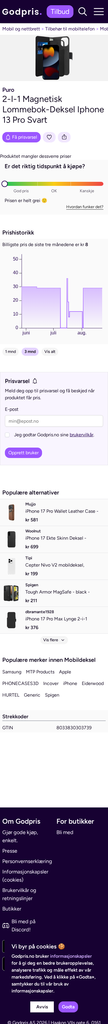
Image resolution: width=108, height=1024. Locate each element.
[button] (83, 12)
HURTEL (10, 695)
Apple (65, 672)
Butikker (11, 909)
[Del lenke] (64, 137)
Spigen (52, 695)
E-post (11, 409)
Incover (50, 683)
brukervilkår (81, 434)
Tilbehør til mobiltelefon (70, 29)
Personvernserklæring (27, 861)
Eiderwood (93, 683)
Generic (32, 695)
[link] (23, 12)
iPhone (70, 683)
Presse (9, 851)
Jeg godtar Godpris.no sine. (54, 434)
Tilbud (60, 11)
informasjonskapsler (71, 956)
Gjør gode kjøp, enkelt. (20, 836)
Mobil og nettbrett (21, 29)
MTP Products (40, 672)
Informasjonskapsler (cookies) (25, 876)
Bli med (64, 832)
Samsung (11, 672)
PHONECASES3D (20, 683)
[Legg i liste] (49, 137)
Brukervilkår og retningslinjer (19, 894)
